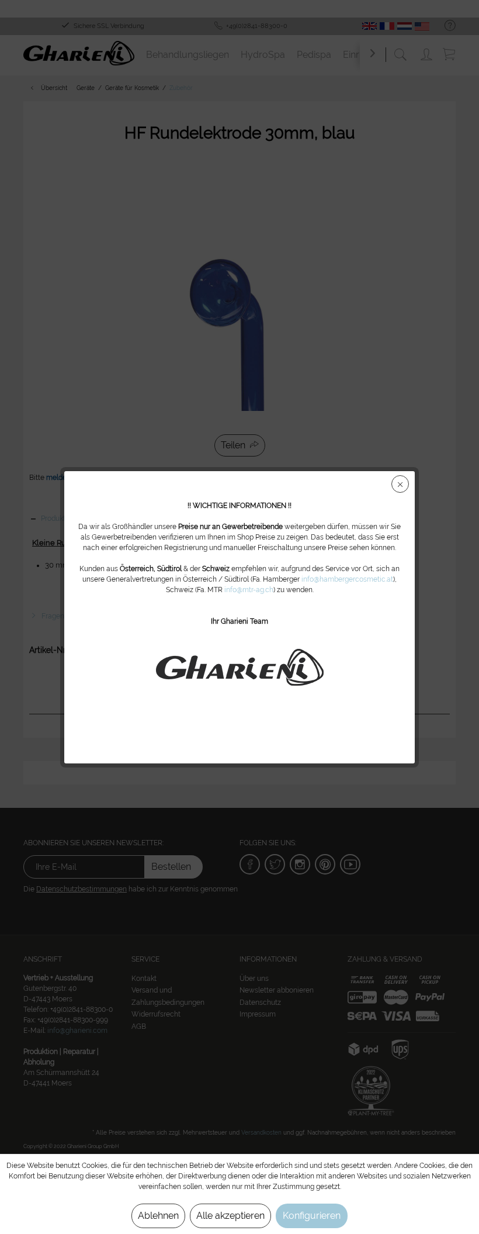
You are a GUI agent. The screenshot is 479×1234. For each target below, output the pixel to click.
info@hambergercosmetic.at (347, 579)
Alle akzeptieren (230, 1215)
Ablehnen (158, 1215)
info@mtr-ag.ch (248, 590)
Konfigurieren (312, 1215)
